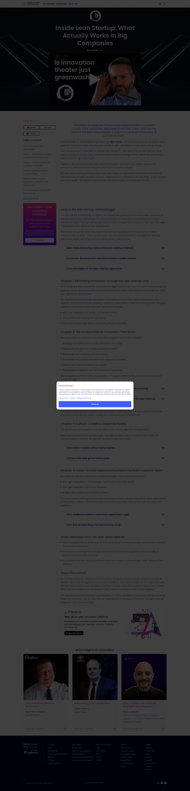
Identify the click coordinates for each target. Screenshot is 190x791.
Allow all (95, 404)
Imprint (72, 398)
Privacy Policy (63, 398)
